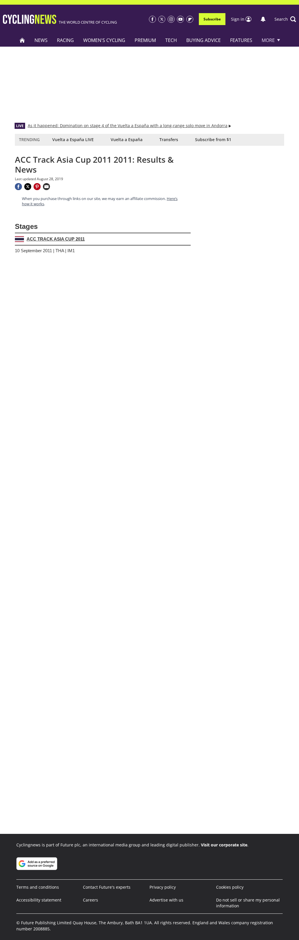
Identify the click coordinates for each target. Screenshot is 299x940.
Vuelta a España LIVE (73, 139)
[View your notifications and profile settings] (263, 19)
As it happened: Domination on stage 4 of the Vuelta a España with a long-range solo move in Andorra (127, 125)
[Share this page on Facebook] (18, 186)
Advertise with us (166, 900)
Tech (171, 40)
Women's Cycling (104, 40)
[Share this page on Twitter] (27, 186)
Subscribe (212, 19)
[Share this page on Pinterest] (37, 186)
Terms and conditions (37, 887)
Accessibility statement (38, 900)
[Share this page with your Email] (46, 186)
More (268, 40)
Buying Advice (203, 40)
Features (241, 40)
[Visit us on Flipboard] (189, 19)
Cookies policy (230, 887)
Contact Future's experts (107, 887)
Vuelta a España (126, 139)
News (41, 40)
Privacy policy (163, 887)
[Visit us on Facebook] (152, 19)
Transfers (168, 139)
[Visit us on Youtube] (180, 19)
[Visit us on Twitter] (161, 19)
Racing (65, 40)
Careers (90, 900)
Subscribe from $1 (213, 139)
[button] (285, 19)
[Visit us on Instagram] (171, 19)
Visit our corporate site (224, 845)
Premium (145, 40)
